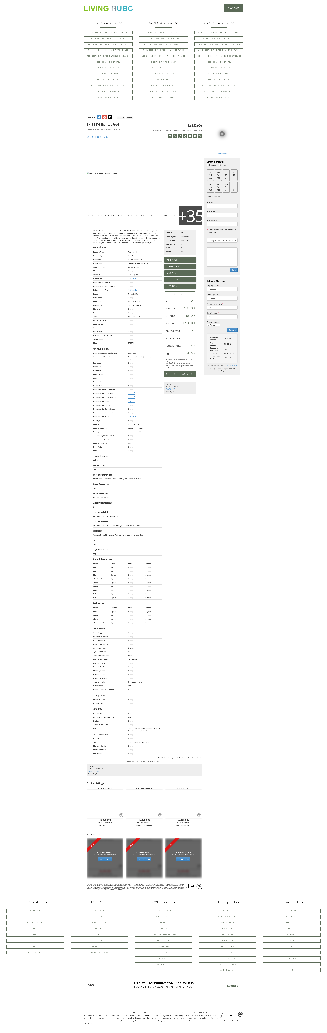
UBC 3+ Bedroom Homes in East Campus (219, 38)
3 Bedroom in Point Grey (219, 62)
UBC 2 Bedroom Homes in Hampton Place (163, 50)
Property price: (212, 285)
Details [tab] (90, 136)
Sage (291, 940)
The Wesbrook (292, 958)
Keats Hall (99, 928)
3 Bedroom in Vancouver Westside (219, 86)
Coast (35, 928)
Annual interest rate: (214, 304)
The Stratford (227, 958)
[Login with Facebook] (99, 119)
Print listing (172, 286)
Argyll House (35, 911)
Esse (35, 940)
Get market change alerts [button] (180, 374)
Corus (35, 934)
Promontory (163, 946)
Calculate (232, 330)
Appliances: (97, 530)
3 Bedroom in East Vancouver (219, 92)
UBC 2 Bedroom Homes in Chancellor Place (163, 32)
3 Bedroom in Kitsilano (219, 68)
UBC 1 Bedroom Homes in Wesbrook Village (108, 56)
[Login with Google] (104, 119)
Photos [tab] (98, 136)
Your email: (211, 211)
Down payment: (212, 294)
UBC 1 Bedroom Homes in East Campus (108, 38)
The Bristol (227, 940)
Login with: (91, 117)
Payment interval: (213, 322)
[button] (108, 33)
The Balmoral (228, 934)
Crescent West (292, 917)
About (92, 985)
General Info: (99, 247)
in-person (213, 165)
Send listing (172, 273)
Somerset (163, 958)
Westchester (163, 964)
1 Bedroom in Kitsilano (108, 68)
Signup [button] (121, 117)
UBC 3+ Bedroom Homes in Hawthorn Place (218, 44)
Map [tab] (106, 136)
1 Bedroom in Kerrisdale (108, 80)
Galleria (99, 917)
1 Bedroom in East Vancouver (108, 92)
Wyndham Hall (227, 970)
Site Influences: (99, 465)
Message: (210, 246)
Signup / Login (105, 859)
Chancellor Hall (35, 917)
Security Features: (100, 493)
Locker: (96, 540)
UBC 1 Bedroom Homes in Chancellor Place (108, 32)
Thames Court (227, 928)
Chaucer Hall (99, 911)
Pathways (292, 934)
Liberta (99, 934)
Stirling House (35, 952)
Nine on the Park (163, 940)
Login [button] (129, 117)
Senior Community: (101, 484)
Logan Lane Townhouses (163, 934)
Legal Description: (100, 549)
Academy (291, 911)
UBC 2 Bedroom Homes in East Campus (163, 38)
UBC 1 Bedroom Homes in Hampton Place (108, 50)
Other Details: (100, 628)
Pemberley (227, 911)
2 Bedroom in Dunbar (163, 74)
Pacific (291, 928)
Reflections (164, 952)
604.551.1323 (185, 983)
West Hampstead (227, 964)
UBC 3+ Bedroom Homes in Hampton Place (219, 50)
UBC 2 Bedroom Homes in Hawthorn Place (163, 44)
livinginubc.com (161, 983)
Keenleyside (291, 922)
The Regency (228, 952)
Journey (163, 922)
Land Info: (98, 709)
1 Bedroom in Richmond (108, 98)
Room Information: (102, 559)
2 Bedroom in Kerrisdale (163, 80)
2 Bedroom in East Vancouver (163, 92)
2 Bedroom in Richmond (163, 98)
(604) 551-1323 (170, 389)
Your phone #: (212, 220)
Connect (233, 8)
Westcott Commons (99, 946)
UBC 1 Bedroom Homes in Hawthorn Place (108, 44)
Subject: (210, 237)
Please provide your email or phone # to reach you (221, 230)
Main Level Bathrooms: (102, 502)
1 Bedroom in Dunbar (108, 74)
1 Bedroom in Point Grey (108, 62)
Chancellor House (35, 922)
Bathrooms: (98, 603)
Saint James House (227, 917)
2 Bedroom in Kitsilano (163, 68)
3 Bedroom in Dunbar (218, 74)
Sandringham (227, 922)
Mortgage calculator (181, 279)
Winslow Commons (99, 952)
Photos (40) (172, 259)
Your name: (211, 202)
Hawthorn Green (163, 917)
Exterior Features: (100, 456)
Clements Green (163, 911)
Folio (35, 946)
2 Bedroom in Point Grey (163, 62)
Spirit (292, 952)
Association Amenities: (102, 474)
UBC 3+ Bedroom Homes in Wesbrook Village (219, 56)
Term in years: (212, 313)
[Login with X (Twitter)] (110, 119)
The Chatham (227, 946)
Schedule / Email (173, 266)
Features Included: (100, 512)
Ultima (291, 964)
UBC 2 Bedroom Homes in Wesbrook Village (163, 56)
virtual (224, 165)
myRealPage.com (231, 365)
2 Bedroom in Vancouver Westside (163, 86)
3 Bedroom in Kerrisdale (219, 80)
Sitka (99, 940)
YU (292, 970)
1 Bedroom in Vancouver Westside (108, 86)
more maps (222, 153)
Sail (292, 946)
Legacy (163, 928)
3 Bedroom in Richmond (219, 98)
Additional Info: (101, 348)
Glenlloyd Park (99, 922)
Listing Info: (99, 695)
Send (234, 270)
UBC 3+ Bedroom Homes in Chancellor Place (219, 32)
